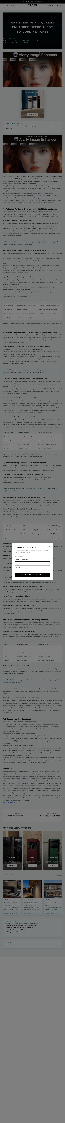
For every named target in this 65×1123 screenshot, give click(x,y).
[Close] (50, 546)
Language (17, 564)
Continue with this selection (32, 574)
